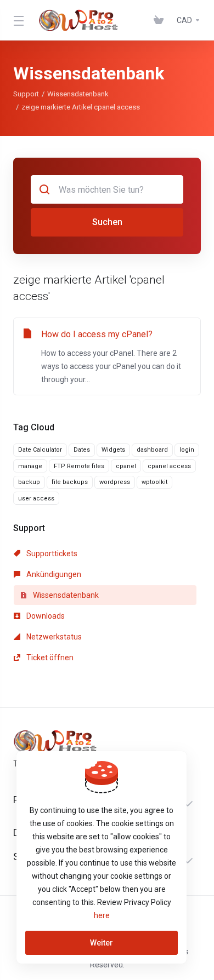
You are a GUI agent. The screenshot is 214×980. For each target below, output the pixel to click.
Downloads (45, 616)
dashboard (152, 449)
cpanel (126, 466)
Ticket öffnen (49, 657)
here (102, 915)
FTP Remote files (79, 466)
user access (36, 498)
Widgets (113, 449)
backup (29, 482)
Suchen (107, 222)
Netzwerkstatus (53, 636)
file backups (70, 482)
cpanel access (169, 466)
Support (26, 94)
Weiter (101, 942)
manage (30, 466)
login (186, 449)
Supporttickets (51, 553)
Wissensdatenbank (78, 94)
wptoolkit (154, 482)
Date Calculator (40, 449)
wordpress (114, 482)
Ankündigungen (53, 574)
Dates (82, 449)
